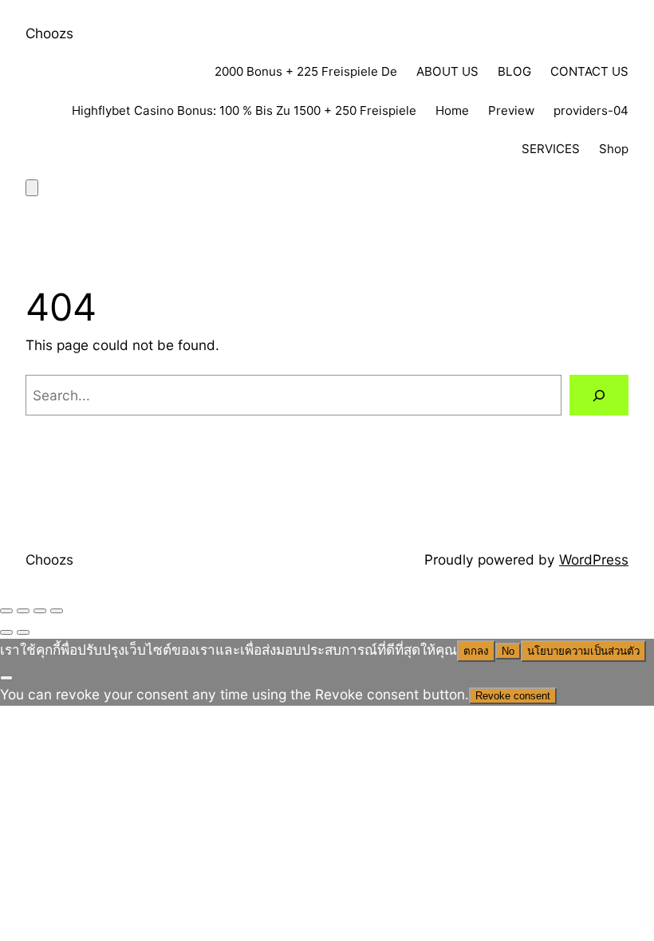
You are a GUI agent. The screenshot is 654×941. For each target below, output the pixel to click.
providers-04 (591, 110)
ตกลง (476, 651)
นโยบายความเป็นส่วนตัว (583, 651)
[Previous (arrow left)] (6, 632)
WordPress (593, 559)
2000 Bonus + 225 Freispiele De (306, 71)
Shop (613, 148)
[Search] (598, 395)
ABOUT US (447, 71)
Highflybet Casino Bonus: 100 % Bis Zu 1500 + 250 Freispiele (244, 110)
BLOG (514, 71)
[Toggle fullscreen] (23, 610)
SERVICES (551, 148)
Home (452, 110)
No (508, 651)
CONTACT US (589, 71)
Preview (511, 110)
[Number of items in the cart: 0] (32, 187)
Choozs (49, 33)
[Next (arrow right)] (23, 632)
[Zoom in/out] (6, 610)
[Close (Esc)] (56, 610)
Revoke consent (512, 696)
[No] (6, 677)
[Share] (39, 610)
